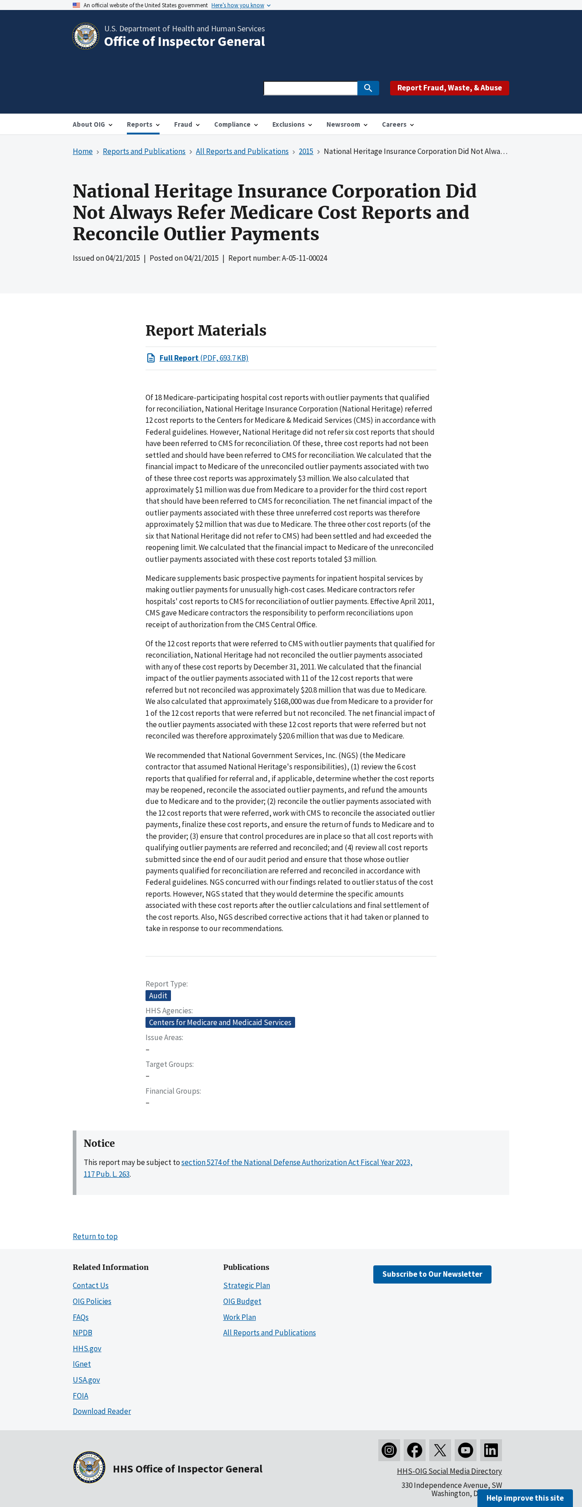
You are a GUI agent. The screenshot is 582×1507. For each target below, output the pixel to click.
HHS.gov (87, 1348)
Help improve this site (525, 1498)
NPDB (82, 1333)
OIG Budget (242, 1301)
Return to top (95, 1236)
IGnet (82, 1364)
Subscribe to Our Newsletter (432, 1274)
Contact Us (91, 1285)
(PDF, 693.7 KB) (204, 358)
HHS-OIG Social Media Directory (449, 1471)
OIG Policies (92, 1301)
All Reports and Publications (269, 1333)
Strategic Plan (246, 1285)
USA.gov (86, 1380)
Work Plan (239, 1317)
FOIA (80, 1396)
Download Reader (102, 1411)
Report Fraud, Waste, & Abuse (449, 88)
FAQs (81, 1317)
